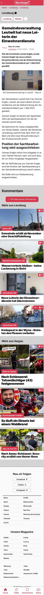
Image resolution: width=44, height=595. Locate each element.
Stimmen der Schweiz (31, 514)
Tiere (6, 550)
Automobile (8, 554)
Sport (6, 502)
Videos (6, 510)
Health (6, 537)
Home (4, 7)
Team (26, 566)
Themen (26, 518)
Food (25, 546)
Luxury (26, 542)
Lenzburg (13, 7)
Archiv (6, 523)
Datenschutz (8, 573)
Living (25, 537)
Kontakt (26, 570)
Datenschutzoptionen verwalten (12, 577)
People (6, 506)
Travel (25, 550)
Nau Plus (26, 510)
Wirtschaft (27, 506)
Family (6, 546)
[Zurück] (1, 2)
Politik (25, 498)
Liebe (6, 542)
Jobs (5, 570)
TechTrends (27, 554)
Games (6, 514)
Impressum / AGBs (31, 573)
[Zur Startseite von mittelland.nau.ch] (22, 2)
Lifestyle (7, 518)
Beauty (6, 558)
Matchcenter (28, 502)
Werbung (7, 566)
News (6, 498)
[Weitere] (25, 19)
